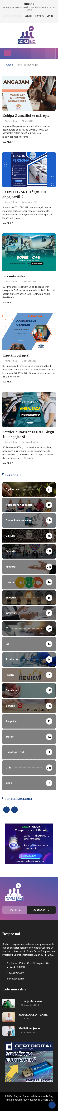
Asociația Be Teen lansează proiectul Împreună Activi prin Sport (29, 8)
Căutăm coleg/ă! (15, 355)
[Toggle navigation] (7, 53)
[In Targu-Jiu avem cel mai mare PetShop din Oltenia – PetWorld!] (8, 1003)
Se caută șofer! (14, 276)
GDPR (50, 15)
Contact (39, 15)
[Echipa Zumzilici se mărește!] (36, 53)
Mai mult (7, 142)
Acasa (9, 64)
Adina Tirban (11, 121)
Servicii (28, 15)
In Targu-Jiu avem (30, 1001)
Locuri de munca (12, 15)
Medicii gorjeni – (29, 1028)
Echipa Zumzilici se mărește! (26, 115)
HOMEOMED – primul (33, 1014)
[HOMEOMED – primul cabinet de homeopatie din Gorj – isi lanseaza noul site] (8, 1017)
